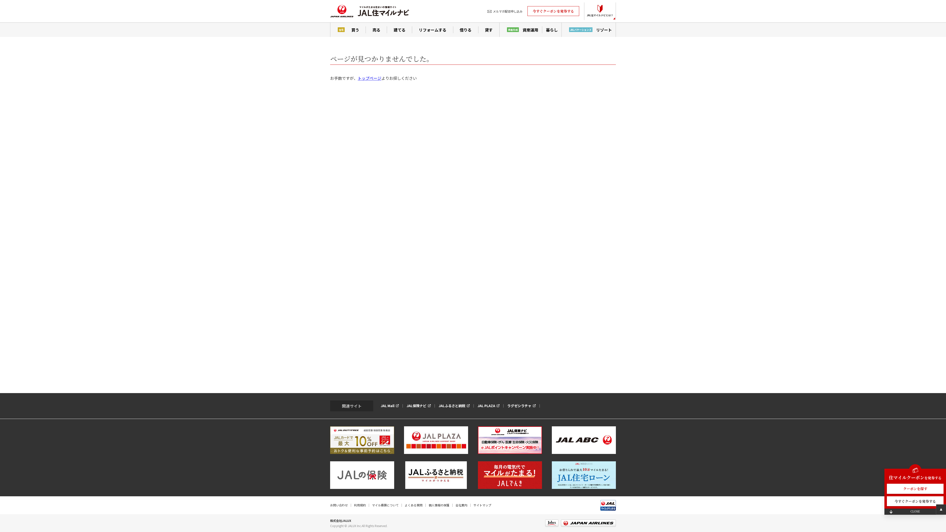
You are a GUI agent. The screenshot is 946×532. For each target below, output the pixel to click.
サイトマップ (482, 505)
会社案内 (461, 505)
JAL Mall (387, 405)
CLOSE (915, 511)
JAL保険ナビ (416, 405)
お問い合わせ (339, 505)
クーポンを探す (915, 488)
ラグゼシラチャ (519, 405)
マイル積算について (385, 505)
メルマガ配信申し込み (508, 11)
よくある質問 (413, 505)
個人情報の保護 (439, 505)
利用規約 (360, 505)
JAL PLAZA (486, 405)
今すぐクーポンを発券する (553, 11)
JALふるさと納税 (452, 405)
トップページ (369, 78)
